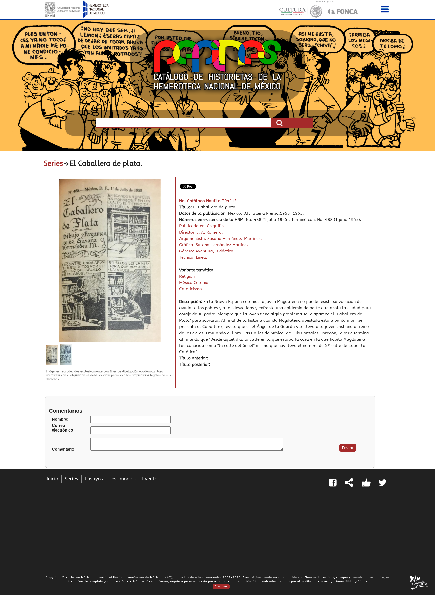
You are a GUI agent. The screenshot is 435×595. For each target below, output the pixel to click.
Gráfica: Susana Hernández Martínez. (214, 244)
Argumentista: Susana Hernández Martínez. (220, 238)
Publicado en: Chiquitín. (202, 225)
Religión (187, 276)
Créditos (221, 586)
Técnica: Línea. (193, 257)
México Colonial (194, 282)
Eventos (151, 479)
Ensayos (94, 479)
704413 (229, 200)
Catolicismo (190, 288)
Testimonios (123, 479)
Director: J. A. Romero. (201, 232)
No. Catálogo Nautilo (200, 200)
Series (53, 163)
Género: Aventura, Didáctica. (207, 251)
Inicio (52, 479)
